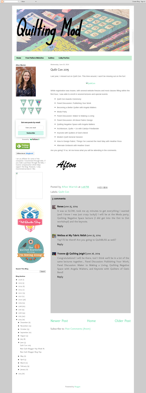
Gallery (51, 58)
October (23, 329)
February (23, 366)
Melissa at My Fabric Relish (71, 235)
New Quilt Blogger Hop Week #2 (32, 349)
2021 (20, 296)
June (22, 343)
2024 (20, 286)
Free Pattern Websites (35, 58)
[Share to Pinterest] (106, 187)
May (22, 356)
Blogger (77, 387)
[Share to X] (102, 187)
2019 (20, 303)
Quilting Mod (47, 28)
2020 (20, 300)
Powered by (25, 139)
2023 (20, 290)
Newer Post (59, 321)
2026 (20, 280)
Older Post (123, 321)
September (24, 332)
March (22, 363)
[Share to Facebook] (104, 187)
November (24, 326)
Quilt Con (63, 191)
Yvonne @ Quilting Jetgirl (71, 253)
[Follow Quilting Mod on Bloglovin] (25, 154)
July (22, 339)
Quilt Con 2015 (25, 345)
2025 (20, 283)
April (22, 360)
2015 (20, 316)
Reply (60, 226)
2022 (20, 293)
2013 (20, 374)
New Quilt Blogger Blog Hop (30, 352)
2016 (20, 313)
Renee (60, 206)
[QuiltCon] (90, 83)
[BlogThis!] (100, 187)
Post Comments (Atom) (77, 328)
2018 (20, 306)
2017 (20, 310)
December (24, 322)
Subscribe (31, 133)
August (23, 336)
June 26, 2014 (93, 253)
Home (18, 58)
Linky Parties (64, 58)
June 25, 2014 (71, 206)
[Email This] (98, 187)
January (23, 369)
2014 (20, 320)
